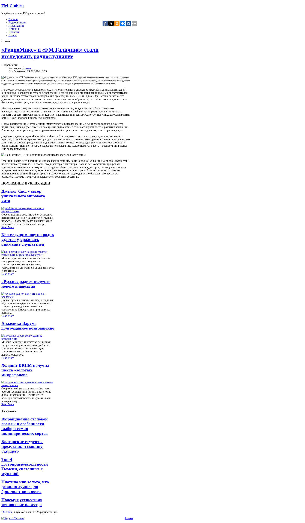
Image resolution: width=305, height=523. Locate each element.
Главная (13, 19)
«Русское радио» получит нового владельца (25, 283)
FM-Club (6, 511)
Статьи (26, 68)
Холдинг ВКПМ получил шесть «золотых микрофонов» (25, 370)
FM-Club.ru (12, 6)
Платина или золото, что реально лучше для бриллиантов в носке (25, 487)
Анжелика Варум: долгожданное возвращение (27, 325)
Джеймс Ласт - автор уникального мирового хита (23, 196)
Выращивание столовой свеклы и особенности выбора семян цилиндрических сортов (24, 426)
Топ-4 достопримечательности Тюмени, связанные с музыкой (24, 466)
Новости (13, 31)
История (13, 28)
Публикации (16, 25)
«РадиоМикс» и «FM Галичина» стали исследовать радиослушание (49, 53)
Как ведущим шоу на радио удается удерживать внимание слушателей (27, 239)
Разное (12, 35)
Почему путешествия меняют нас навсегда (21, 502)
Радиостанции (17, 22)
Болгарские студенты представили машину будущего (22, 446)
